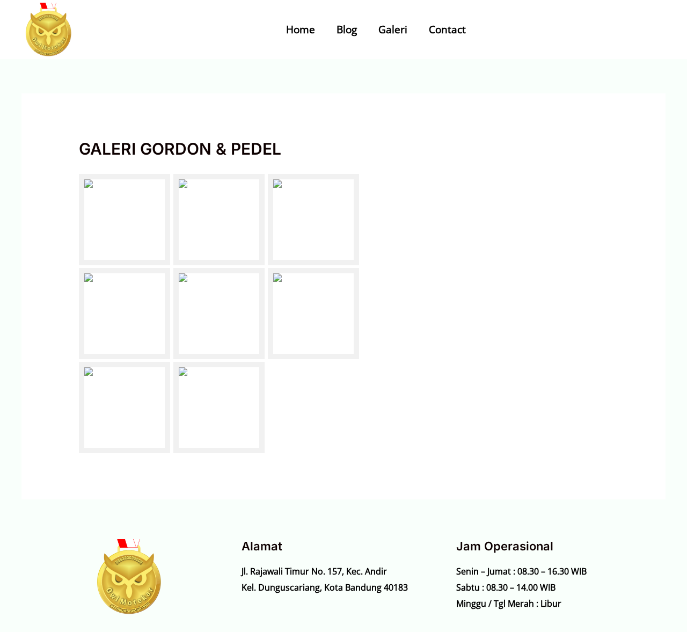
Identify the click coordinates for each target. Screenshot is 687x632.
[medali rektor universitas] (313, 313)
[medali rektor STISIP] (219, 313)
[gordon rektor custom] (219, 219)
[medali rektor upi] (124, 407)
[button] (617, 29)
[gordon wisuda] (124, 219)
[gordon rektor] (313, 219)
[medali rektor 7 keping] (124, 313)
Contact (447, 30)
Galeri (392, 30)
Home (300, 30)
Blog (347, 30)
